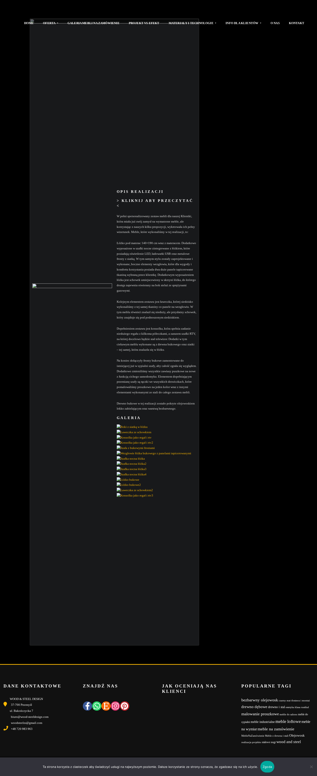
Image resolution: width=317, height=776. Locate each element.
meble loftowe (288, 721)
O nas (275, 23)
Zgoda (267, 767)
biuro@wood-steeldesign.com (30, 717)
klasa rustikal (302, 707)
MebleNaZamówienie (252, 736)
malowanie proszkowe (260, 714)
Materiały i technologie (191, 23)
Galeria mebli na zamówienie (94, 23)
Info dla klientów (242, 23)
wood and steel (288, 742)
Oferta (49, 23)
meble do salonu (288, 714)
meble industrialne (263, 722)
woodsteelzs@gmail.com (26, 723)
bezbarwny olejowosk (259, 700)
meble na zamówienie (276, 729)
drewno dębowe (254, 707)
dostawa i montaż (300, 700)
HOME (29, 23)
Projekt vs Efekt (144, 23)
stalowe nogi (269, 742)
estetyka (290, 707)
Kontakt (296, 23)
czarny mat (285, 700)
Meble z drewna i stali (276, 736)
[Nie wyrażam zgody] (311, 766)
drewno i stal (276, 707)
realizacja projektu (251, 742)
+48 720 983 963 (21, 729)
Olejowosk (297, 735)
